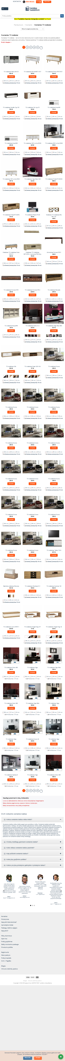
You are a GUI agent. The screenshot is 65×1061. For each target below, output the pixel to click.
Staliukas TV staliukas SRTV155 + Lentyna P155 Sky (32, 253)
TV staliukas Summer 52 (53, 586)
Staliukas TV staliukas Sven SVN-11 (11, 253)
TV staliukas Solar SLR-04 (32, 366)
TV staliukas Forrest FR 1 (11, 290)
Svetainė (28, 25)
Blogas (3, 966)
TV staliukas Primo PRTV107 (53, 72)
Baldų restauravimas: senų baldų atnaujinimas (16, 805)
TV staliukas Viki (11, 366)
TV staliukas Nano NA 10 (11, 72)
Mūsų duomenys (6, 936)
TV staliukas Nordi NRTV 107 (32, 72)
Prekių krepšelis (6, 958)
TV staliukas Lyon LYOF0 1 (11, 627)
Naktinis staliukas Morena (11, 586)
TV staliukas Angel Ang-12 (54, 627)
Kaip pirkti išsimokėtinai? (9, 922)
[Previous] (4, 890)
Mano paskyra (5, 955)
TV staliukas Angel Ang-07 (32, 627)
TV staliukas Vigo (32, 667)
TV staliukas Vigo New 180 (54, 326)
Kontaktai (4, 916)
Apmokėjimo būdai (7, 925)
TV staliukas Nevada (54, 290)
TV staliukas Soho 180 (11, 667)
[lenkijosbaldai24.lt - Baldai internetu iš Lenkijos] (32, 9)
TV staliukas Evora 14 (32, 739)
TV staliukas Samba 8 (11, 775)
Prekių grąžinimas (6, 941)
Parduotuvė (18, 25)
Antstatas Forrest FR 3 (54, 252)
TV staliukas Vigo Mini (54, 667)
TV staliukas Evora (54, 366)
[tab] (32, 819)
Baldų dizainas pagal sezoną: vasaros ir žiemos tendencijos (20, 803)
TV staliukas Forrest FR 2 (32, 290)
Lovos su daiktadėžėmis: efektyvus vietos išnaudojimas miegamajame (23, 801)
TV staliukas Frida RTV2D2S (53, 179)
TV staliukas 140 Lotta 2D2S (32, 143)
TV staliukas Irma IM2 (11, 143)
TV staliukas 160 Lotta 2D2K (54, 143)
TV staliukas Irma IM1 (54, 107)
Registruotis (5, 952)
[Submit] (62, 16)
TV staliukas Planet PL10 (32, 215)
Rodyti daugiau (6, 42)
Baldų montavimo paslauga (10, 944)
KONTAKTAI (17, 1)
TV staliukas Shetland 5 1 (32, 586)
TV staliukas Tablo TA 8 (54, 550)
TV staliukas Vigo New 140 (32, 179)
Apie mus (4, 939)
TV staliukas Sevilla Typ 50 (11, 107)
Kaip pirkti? (4, 931)
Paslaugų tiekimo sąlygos (9, 928)
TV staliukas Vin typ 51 (32, 107)
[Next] (60, 890)
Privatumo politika (7, 947)
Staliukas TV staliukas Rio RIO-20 (54, 215)
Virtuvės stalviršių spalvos (9, 969)
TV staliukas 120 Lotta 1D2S (11, 179)
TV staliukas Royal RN (11, 326)
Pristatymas (5, 919)
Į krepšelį (11, 76)
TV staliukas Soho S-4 (32, 326)
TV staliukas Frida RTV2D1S (11, 215)
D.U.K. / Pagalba (6, 961)
